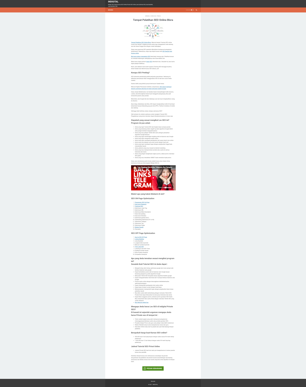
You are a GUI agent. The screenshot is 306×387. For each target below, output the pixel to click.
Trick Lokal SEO (139, 246)
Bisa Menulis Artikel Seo (141, 302)
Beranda (110, 10)
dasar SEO (149, 61)
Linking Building (139, 239)
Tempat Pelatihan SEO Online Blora (141, 42)
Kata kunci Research (140, 204)
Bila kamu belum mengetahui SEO (140, 56)
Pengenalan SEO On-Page (142, 202)
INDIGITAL (113, 1)
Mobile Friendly (139, 227)
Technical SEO (139, 206)
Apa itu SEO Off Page (141, 237)
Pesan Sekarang (154, 368)
